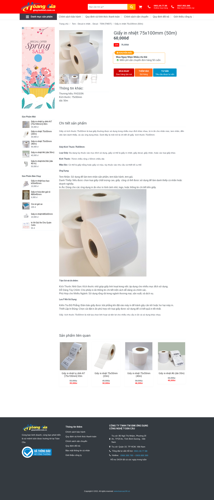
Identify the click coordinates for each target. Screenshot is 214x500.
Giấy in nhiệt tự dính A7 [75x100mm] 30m (73, 374)
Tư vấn (164, 72)
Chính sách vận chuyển (76, 441)
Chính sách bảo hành (75, 432)
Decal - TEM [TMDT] (102, 24)
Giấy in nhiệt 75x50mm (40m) (138, 374)
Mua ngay (124, 72)
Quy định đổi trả (73, 446)
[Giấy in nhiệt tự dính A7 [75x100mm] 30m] (73, 356)
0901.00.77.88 (140, 451)
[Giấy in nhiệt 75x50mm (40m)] (139, 356)
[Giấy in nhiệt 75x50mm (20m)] (106, 356)
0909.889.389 (141, 455)
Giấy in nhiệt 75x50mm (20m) (106, 374)
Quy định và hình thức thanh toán (81, 436)
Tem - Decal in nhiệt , (82, 24)
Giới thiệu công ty (74, 455)
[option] (84, 52)
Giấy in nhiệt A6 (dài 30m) (171, 373)
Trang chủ (63, 24)
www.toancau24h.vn (122, 491)
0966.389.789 (126, 455)
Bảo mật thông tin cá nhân (78, 450)
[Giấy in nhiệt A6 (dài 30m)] (171, 356)
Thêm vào (144, 72)
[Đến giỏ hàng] (141, 7)
